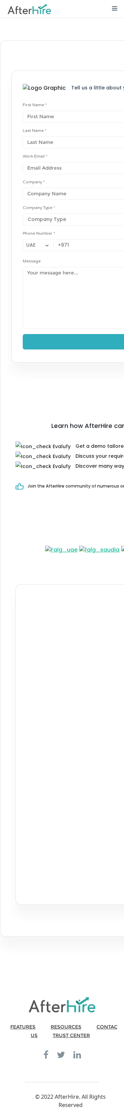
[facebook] (46, 1054)
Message (32, 261)
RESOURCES (66, 1027)
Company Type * (39, 207)
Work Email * (35, 156)
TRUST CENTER (71, 1035)
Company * (34, 182)
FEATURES (22, 1027)
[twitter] (61, 1054)
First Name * (35, 104)
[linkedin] (77, 1054)
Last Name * (34, 130)
